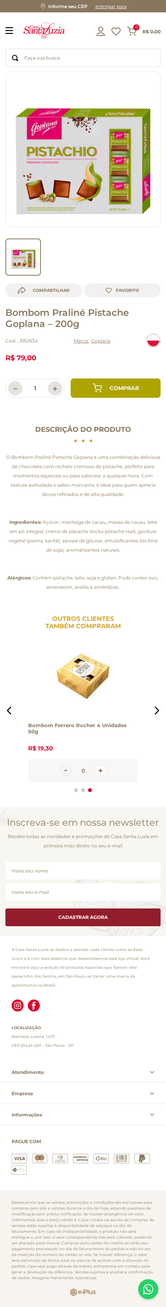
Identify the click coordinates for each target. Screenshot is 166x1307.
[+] (100, 770)
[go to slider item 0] (23, 257)
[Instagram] (18, 1006)
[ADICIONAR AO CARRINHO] (116, 388)
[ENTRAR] (101, 31)
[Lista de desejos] (116, 33)
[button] (83, 6)
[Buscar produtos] (15, 57)
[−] (65, 770)
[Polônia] (153, 340)
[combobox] (83, 58)
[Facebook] (34, 1006)
